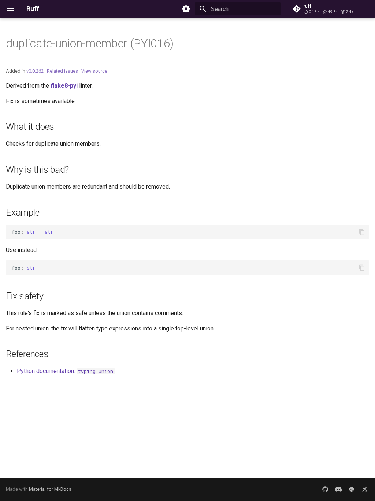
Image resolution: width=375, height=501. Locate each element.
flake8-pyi (64, 85)
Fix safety (25, 296)
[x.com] (365, 489)
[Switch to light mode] (186, 8)
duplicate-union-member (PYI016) (90, 43)
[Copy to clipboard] (361, 232)
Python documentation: (65, 370)
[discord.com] (338, 489)
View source (94, 71)
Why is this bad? (37, 169)
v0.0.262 (35, 71)
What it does (30, 126)
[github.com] (325, 489)
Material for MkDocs (50, 489)
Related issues (62, 71)
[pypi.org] (351, 489)
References (27, 354)
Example (22, 212)
